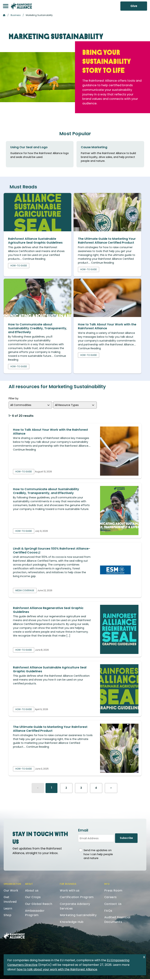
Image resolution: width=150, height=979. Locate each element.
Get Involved (10, 899)
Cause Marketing (94, 147)
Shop (7, 915)
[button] (5, 6)
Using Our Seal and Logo (29, 147)
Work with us (69, 890)
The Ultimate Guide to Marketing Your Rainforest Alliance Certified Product (107, 241)
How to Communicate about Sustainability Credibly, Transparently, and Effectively (37, 328)
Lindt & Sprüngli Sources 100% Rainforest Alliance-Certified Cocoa (51, 550)
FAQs (108, 911)
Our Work (11, 890)
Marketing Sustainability (78, 915)
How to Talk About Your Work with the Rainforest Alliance (107, 326)
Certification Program (77, 897)
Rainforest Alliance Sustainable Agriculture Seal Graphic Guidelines (35, 241)
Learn (8, 908)
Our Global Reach (38, 904)
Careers (110, 897)
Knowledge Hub (72, 922)
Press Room (113, 890)
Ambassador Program (35, 913)
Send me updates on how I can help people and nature (98, 854)
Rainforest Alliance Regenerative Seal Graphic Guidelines (48, 610)
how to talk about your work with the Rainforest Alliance (57, 969)
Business (16, 15)
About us (32, 890)
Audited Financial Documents (117, 919)
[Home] (21, 6)
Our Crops (33, 897)
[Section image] (37, 230)
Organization (12, 883)
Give (133, 6)
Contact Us (113, 904)
